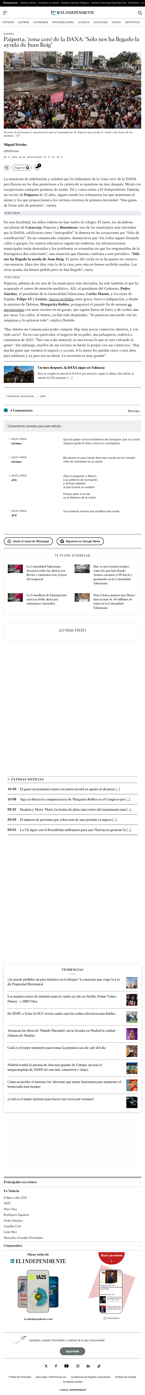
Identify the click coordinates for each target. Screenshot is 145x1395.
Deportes (132, 22)
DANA (43, 396)
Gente (116, 22)
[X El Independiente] (46, 1366)
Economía (40, 22)
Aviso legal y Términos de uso (51, 1376)
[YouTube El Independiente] (66, 1366)
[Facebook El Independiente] (56, 1366)
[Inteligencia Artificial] (38, 1311)
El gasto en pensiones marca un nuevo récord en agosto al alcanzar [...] (70, 789)
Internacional (63, 22)
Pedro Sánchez (13, 1220)
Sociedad (101, 22)
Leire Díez (10, 1232)
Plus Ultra (10, 1209)
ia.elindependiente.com (38, 1318)
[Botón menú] (5, 13)
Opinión (8, 22)
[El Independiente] (72, 13)
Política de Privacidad (20, 1376)
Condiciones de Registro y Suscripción (91, 1376)
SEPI (7, 1203)
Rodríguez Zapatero (16, 1215)
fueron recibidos (61, 299)
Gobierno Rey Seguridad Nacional (108, 2)
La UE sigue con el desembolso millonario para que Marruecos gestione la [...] (75, 830)
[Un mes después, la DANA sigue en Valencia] (19, 374)
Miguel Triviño (15, 144)
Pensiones (133, 2)
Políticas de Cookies (125, 1376)
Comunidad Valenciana (20, 396)
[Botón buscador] (140, 13)
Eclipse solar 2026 (15, 1197)
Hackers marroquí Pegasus (75, 2)
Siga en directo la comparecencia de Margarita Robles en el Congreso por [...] (75, 799)
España (23, 22)
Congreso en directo (48, 2)
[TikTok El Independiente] (98, 1366)
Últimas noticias (28, 2)
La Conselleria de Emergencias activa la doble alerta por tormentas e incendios (47, 599)
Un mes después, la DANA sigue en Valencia (71, 367)
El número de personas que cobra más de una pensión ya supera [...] (68, 820)
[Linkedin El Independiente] (88, 1366)
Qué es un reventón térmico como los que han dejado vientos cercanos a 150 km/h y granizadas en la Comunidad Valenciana (112, 575)
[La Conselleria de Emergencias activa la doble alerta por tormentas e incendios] (15, 601)
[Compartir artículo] (6, 168)
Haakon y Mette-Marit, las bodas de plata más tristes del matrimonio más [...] (75, 809)
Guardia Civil (12, 1226)
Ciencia (84, 22)
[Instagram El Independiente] (77, 1366)
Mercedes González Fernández (23, 1238)
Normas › (134, 410)
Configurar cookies (72, 1381)
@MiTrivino (11, 151)
